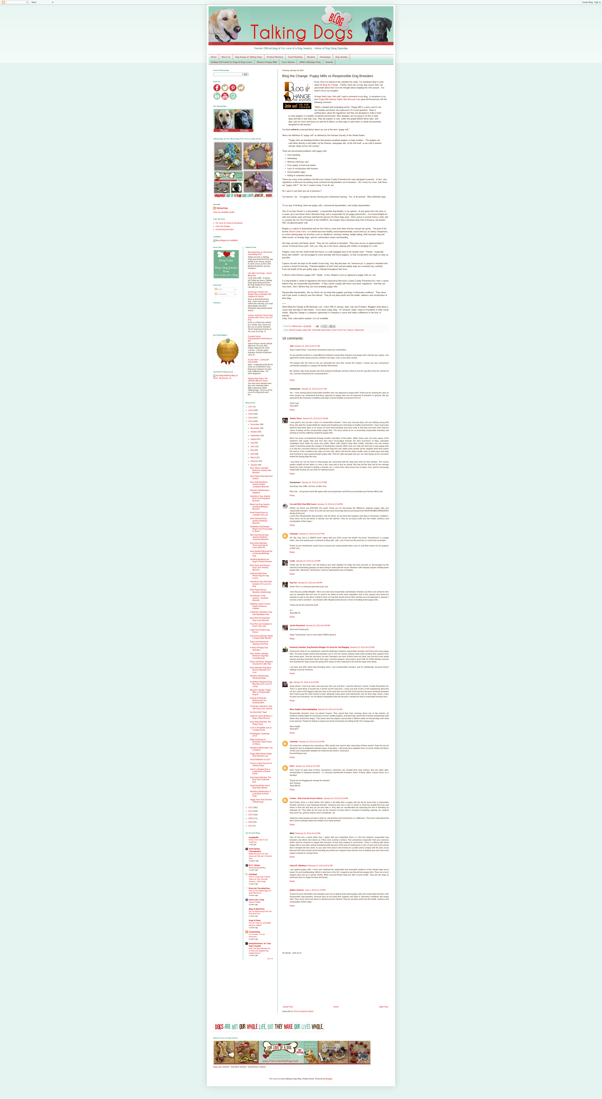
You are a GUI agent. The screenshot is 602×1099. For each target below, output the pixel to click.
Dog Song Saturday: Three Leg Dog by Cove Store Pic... (259, 545)
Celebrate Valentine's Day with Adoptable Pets (261, 613)
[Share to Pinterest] (334, 326)
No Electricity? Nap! (258, 712)
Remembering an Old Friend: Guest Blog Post (260, 253)
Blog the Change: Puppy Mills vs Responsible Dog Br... (260, 692)
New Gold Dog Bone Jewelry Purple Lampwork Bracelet (259, 484)
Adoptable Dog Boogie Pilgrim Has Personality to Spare (261, 529)
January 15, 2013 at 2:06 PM (310, 583)
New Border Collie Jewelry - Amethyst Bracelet (259, 598)
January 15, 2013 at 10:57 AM (307, 346)
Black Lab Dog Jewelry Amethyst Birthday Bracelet (260, 506)
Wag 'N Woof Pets (257, 909)
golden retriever (297, 890)
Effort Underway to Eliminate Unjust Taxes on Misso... (261, 742)
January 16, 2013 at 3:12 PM (307, 766)
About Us (225, 57)
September (255, 435)
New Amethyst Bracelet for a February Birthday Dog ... (261, 553)
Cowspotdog (254, 932)
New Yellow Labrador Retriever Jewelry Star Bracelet (260, 470)
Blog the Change (330, 85)
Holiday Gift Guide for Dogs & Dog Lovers (231, 62)
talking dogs (359, 330)
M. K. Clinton (254, 865)
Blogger (329, 1079)
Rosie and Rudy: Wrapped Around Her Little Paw (261, 663)
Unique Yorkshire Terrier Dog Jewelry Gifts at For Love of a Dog (260, 317)
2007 (250, 826)
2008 (250, 822)
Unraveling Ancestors (225, 229)
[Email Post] (317, 326)
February (255, 461)
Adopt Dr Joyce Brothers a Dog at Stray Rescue (261, 717)
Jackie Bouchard (297, 625)
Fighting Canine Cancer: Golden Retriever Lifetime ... (260, 606)
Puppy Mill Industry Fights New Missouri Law (339, 99)
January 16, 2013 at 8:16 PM (336, 798)
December (255, 424)
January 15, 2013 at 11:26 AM (315, 418)
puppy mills (306, 330)
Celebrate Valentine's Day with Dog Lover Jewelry (261, 707)
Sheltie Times (296, 418)
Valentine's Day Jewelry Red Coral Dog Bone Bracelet (260, 498)
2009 (250, 818)
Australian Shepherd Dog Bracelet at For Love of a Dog (261, 684)
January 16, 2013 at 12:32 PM (311, 742)
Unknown (294, 534)
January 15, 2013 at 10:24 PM (306, 682)
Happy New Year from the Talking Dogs (261, 801)
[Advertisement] (335, 980)
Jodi (291, 346)
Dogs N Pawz (255, 920)
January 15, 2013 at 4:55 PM (318, 625)
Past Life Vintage (223, 226)
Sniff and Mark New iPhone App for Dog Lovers (259, 575)
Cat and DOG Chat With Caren (303, 504)
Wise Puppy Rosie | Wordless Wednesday (260, 591)
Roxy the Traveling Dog (259, 888)
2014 (250, 418)
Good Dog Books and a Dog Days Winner (260, 786)
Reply (292, 380)
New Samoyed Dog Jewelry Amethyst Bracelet (258, 520)
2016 (250, 410)
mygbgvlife (254, 837)
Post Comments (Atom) (303, 1011)
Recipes (311, 57)
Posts (219, 289)
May (253, 450)
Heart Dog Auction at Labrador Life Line (259, 513)
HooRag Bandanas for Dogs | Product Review (261, 560)
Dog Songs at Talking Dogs (248, 57)
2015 (250, 414)
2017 (250, 407)
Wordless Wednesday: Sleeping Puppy (259, 677)
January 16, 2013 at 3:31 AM (330, 709)
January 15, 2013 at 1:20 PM (308, 561)
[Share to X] (328, 326)
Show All (270, 959)
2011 (250, 811)
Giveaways (325, 57)
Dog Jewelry (341, 57)
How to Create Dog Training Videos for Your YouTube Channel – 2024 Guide (259, 879)
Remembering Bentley (257, 868)
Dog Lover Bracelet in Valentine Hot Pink (259, 643)
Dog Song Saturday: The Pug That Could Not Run (260, 779)
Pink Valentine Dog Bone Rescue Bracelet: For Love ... (260, 670)
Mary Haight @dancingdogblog (303, 709)
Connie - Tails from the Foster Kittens (306, 798)
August (254, 439)
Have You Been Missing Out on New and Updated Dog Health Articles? (259, 950)
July (252, 443)
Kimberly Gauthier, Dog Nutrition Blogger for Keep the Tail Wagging (319, 647)
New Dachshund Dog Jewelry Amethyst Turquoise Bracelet (259, 537)
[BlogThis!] (325, 326)
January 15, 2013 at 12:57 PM (311, 534)
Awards (329, 62)
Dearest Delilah (254, 902)
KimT (292, 766)
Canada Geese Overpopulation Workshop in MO (260, 338)
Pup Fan (293, 583)
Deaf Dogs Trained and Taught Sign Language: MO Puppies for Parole (259, 294)
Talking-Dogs (222, 208)
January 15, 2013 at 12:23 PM (314, 482)
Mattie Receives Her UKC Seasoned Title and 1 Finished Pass (260, 856)
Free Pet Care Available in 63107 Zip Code (261, 625)
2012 (250, 807)
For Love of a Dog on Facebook (229, 223)
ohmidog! (253, 874)
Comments (222, 294)
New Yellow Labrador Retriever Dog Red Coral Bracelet (259, 655)
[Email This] (322, 326)
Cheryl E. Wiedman (298, 866)
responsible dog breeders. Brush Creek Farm (329, 330)
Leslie (292, 561)
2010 (250, 815)
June (253, 446)
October (254, 432)
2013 (250, 421)
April (253, 454)
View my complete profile (224, 212)
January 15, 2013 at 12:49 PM (330, 504)
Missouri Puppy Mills (267, 62)
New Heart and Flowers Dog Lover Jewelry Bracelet (260, 567)
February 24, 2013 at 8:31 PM (320, 866)
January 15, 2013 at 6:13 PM (362, 647)
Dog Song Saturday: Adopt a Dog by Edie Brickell (261, 637)
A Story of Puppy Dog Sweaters (259, 649)
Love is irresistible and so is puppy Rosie (261, 729)
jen (291, 682)
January (254, 465)
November (255, 428)
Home (214, 57)
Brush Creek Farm (297, 231)
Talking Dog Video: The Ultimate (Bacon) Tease (258, 379)
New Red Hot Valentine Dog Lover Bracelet (260, 619)
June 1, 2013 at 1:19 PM (315, 890)
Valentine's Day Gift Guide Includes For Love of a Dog (261, 584)
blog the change (295, 330)
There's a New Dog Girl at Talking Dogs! (261, 764)
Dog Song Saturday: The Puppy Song (260, 723)
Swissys (350, 330)
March (253, 457)
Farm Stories (288, 62)
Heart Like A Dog (256, 900)
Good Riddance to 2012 (260, 759)
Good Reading (295, 57)
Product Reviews (275, 57)
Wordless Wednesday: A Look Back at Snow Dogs (260, 793)
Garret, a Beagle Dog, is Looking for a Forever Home (260, 771)
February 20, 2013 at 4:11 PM (307, 833)
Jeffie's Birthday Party (310, 62)
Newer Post (288, 1007)
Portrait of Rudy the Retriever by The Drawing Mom (258, 700)
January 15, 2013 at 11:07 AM (314, 389)
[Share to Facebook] (331, 326)
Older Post (383, 1007)
